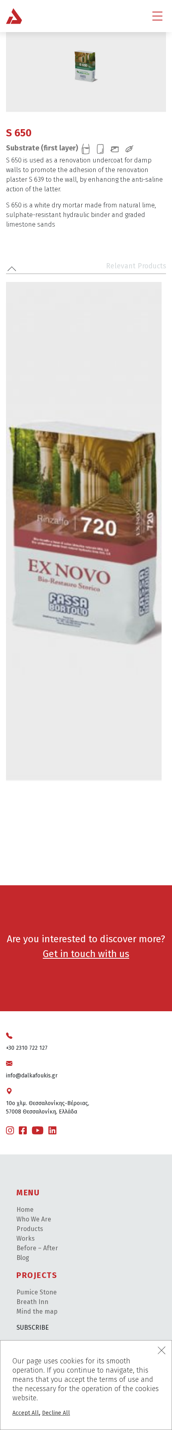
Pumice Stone (36, 1292)
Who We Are (33, 1219)
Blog (22, 1258)
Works (25, 1238)
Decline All (56, 1413)
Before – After (37, 1248)
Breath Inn (32, 1302)
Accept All (25, 1413)
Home (25, 1209)
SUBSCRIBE (32, 1327)
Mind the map (37, 1311)
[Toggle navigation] (157, 16)
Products (29, 1229)
